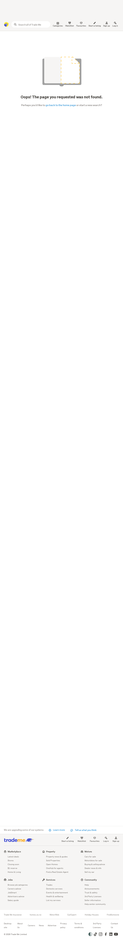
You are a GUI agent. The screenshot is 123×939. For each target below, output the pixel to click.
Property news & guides (57, 856)
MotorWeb (54, 915)
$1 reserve (12, 868)
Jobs (10, 879)
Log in (115, 25)
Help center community (95, 904)
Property (50, 851)
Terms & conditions (79, 925)
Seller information (93, 900)
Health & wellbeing (54, 896)
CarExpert (71, 915)
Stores (11, 860)
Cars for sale (90, 856)
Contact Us (114, 925)
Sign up (106, 25)
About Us (20, 925)
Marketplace (14, 851)
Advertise (52, 925)
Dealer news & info (93, 868)
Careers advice (14, 888)
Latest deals (13, 856)
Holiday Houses (92, 915)
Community (91, 879)
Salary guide (13, 900)
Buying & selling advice (95, 864)
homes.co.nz (35, 915)
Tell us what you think (85, 830)
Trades (49, 884)
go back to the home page (61, 105)
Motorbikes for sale (93, 860)
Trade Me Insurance (13, 915)
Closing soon (13, 864)
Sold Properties (53, 860)
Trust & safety (91, 892)
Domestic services (54, 888)
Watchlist (82, 841)
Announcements (92, 888)
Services (50, 879)
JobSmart (12, 892)
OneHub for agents (54, 868)
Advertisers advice (16, 896)
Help (87, 884)
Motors (88, 851)
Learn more (59, 829)
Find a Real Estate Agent (57, 872)
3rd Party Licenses (93, 896)
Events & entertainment (57, 892)
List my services (53, 900)
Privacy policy (63, 925)
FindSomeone (113, 915)
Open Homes (52, 864)
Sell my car (89, 872)
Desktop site (7, 925)
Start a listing (68, 841)
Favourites (94, 841)
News (41, 925)
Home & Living (14, 872)
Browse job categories (18, 884)
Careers (31, 925)
